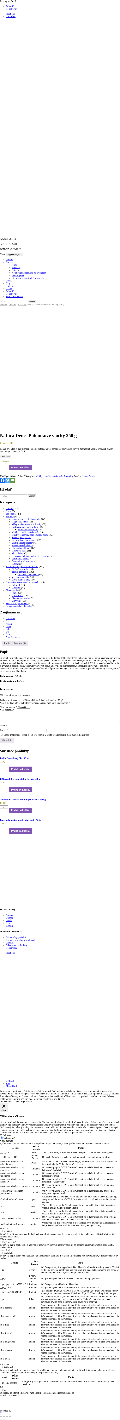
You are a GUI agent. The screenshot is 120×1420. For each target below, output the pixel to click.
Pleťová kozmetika (20, 569)
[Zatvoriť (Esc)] (10, 1416)
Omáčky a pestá (19, 550)
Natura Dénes (88, 476)
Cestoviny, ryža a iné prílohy (25, 527)
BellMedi (16, 585)
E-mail (4, 730)
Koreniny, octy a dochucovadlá (26, 519)
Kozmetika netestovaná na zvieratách (29, 272)
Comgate (10, 1081)
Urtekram (16, 587)
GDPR (9, 288)
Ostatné (15, 564)
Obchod (9, 262)
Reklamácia (11, 948)
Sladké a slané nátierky (22, 545)
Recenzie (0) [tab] (20, 643)
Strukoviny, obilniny (21, 548)
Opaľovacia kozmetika (28, 574)
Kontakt (9, 286)
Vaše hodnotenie (8, 707)
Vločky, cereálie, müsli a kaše (49, 476)
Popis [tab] (7, 643)
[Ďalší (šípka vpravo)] (4, 1419)
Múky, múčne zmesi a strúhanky (27, 524)
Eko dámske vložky (21, 598)
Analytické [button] (5, 1250)
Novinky (16, 267)
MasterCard (11, 1086)
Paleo (8, 629)
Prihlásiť (10, 6)
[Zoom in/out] (1, 1416)
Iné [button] (1, 1387)
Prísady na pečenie (20, 558)
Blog (8, 283)
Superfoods (11, 514)
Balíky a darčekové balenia (18, 606)
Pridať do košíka (20, 467)
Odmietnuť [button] (5, 1101)
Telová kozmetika (20, 572)
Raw (8, 634)
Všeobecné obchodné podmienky (21, 940)
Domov (9, 259)
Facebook (10, 953)
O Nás (9, 280)
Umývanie (16, 601)
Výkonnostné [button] (6, 1239)
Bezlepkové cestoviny (28, 529)
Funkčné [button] (4, 1228)
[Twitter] (7, 480)
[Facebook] (2, 480)
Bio (7, 621)
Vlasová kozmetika (20, 577)
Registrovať (11, 9)
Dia (7, 631)
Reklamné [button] (4, 1364)
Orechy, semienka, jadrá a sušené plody (30, 535)
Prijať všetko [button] (26, 1101)
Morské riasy (18, 553)
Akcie (14, 265)
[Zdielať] (7, 1416)
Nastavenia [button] (15, 1101)
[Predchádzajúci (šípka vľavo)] (1, 1419)
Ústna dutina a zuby (21, 579)
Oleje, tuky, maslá (20, 521)
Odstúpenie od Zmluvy (16, 945)
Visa (8, 1083)
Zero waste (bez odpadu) (17, 603)
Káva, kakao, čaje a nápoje (24, 540)
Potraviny (16, 270)
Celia (8, 626)
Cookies (9, 942)
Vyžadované (9, 1138)
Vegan (9, 624)
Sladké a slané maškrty (22, 543)
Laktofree (10, 618)
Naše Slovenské (13, 637)
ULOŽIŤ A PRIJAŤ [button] (9, 1395)
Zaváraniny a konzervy (22, 561)
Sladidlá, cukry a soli (21, 537)
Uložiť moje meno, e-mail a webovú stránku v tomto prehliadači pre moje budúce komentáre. (46, 735)
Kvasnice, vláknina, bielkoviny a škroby (30, 556)
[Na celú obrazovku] (4, 1416)
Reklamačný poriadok (16, 937)
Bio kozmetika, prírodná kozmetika (28, 278)
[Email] (12, 480)
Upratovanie (17, 595)
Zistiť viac (5, 457)
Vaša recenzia (7, 710)
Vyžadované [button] (5, 1135)
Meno (3, 725)
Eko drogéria (18, 275)
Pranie (15, 593)
